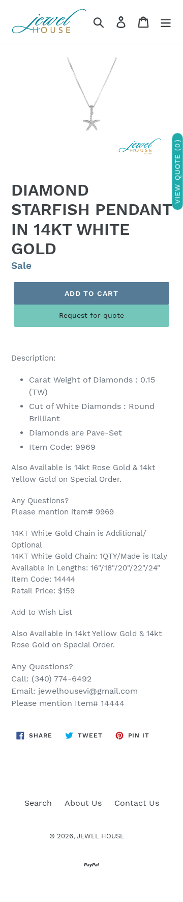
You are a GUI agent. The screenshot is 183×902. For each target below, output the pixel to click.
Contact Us (136, 803)
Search (38, 803)
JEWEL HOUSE (100, 836)
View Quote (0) (177, 172)
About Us (83, 803)
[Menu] (166, 22)
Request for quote (91, 315)
